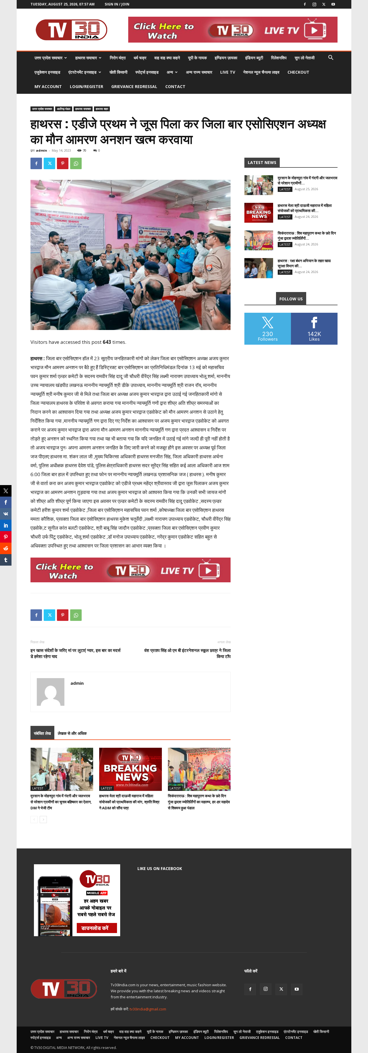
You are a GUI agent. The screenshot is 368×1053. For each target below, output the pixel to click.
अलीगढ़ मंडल (63, 109)
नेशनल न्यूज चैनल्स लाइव (261, 72)
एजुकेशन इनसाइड (47, 72)
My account (48, 86)
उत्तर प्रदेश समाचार (48, 57)
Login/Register (86, 86)
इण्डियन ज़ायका (226, 57)
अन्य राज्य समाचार (199, 72)
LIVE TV (227, 72)
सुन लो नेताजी (305, 57)
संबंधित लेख (42, 733)
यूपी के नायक (197, 57)
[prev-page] (34, 819)
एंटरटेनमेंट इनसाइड (82, 72)
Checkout (298, 72)
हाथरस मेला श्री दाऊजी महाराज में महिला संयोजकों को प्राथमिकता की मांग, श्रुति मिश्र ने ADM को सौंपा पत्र (129, 801)
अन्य (170, 72)
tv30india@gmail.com (148, 1009)
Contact (175, 86)
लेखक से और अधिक (72, 733)
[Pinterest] (62, 163)
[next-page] (43, 819)
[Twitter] (323, 4)
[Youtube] (333, 4)
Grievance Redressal (134, 86)
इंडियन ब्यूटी (254, 57)
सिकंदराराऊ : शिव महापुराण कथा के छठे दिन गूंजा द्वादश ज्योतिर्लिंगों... (307, 235)
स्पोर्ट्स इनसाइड (147, 72)
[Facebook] (304, 4)
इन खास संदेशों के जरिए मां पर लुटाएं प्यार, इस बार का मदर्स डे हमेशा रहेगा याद (75, 653)
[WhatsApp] (76, 163)
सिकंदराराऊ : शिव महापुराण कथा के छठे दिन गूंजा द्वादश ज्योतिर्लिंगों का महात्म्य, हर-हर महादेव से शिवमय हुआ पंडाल (199, 801)
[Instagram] (314, 4)
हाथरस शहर (102, 109)
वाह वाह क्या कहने (167, 57)
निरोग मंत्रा (118, 57)
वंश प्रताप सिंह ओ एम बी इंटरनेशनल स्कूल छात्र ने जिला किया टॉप (187, 653)
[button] (331, 58)
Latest (37, 788)
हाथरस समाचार (86, 57)
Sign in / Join (117, 4)
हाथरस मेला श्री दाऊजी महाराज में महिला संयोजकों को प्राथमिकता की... (305, 208)
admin (41, 150)
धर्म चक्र (140, 57)
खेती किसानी (118, 72)
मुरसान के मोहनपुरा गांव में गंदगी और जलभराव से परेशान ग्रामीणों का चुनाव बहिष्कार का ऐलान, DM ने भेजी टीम (61, 801)
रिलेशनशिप (279, 57)
